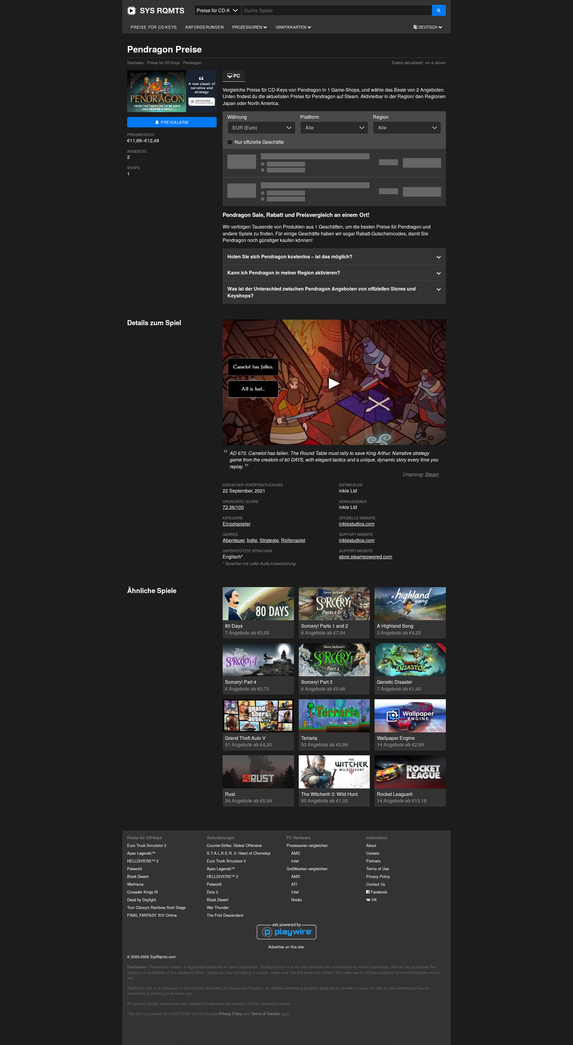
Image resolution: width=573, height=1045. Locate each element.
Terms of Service (265, 1013)
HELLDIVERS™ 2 (142, 861)
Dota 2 (212, 892)
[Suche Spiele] (439, 10)
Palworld (134, 868)
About (371, 845)
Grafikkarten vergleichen (306, 868)
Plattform (309, 117)
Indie (252, 540)
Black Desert (138, 876)
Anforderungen (204, 27)
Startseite (155, 11)
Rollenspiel (293, 540)
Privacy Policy (378, 876)
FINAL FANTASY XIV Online (152, 915)
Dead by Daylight (141, 899)
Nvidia (296, 899)
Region (381, 117)
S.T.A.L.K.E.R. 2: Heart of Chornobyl (238, 853)
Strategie (269, 540)
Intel (295, 861)
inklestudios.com (357, 523)
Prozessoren (247, 27)
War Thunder (218, 907)
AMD (295, 853)
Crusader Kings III (142, 892)
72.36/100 (233, 507)
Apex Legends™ (141, 853)
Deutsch (428, 27)
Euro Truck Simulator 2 (146, 845)
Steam (432, 474)
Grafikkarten (291, 27)
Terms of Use (377, 868)
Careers (372, 853)
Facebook (378, 892)
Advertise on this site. (286, 947)
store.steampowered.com (365, 556)
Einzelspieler (236, 523)
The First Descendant (225, 915)
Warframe (135, 884)
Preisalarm (174, 122)
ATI (294, 884)
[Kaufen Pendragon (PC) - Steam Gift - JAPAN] (334, 163)
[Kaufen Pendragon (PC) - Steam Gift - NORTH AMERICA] (334, 191)
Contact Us (375, 884)
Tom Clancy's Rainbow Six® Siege (156, 907)
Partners (373, 861)
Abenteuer (233, 540)
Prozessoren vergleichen (307, 845)
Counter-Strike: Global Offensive (234, 845)
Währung (237, 117)
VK (373, 899)
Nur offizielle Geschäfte (259, 141)
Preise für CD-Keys (154, 27)
